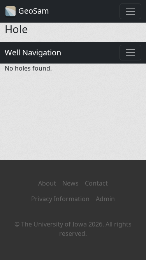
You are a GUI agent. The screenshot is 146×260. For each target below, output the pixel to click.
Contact (96, 183)
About (47, 183)
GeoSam (32, 10)
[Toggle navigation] (130, 11)
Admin (105, 199)
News (70, 183)
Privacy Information (60, 199)
